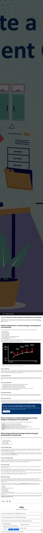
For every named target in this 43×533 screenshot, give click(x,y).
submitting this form (32, 495)
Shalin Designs (12, 453)
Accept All (16, 529)
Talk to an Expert (6, 411)
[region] (11, 526)
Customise (5, 529)
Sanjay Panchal (8, 313)
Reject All (11, 529)
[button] (3, 501)
